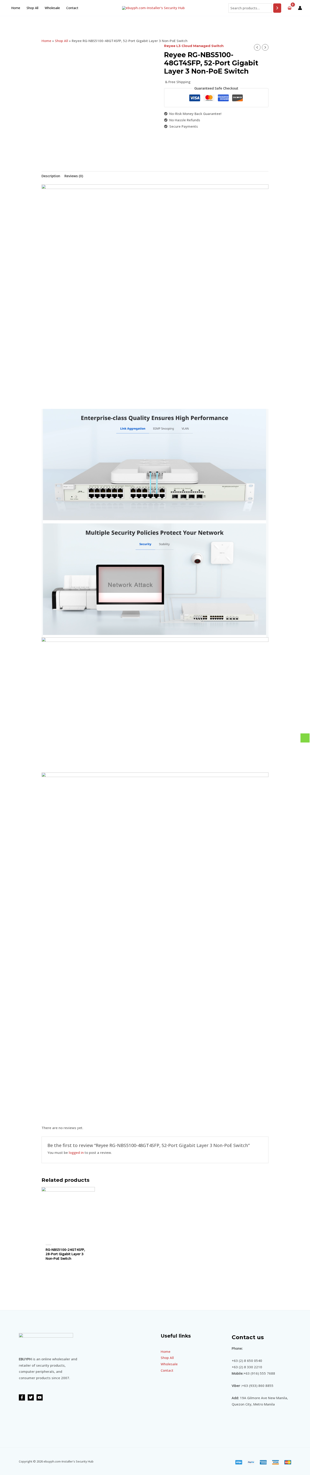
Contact (72, 8)
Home (15, 8)
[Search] (277, 8)
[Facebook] (22, 1397)
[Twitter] (31, 1397)
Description (51, 176)
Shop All (32, 8)
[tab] (51, 176)
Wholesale (52, 8)
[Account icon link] (300, 8)
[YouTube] (40, 1397)
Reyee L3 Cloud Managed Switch (194, 46)
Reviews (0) (73, 176)
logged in (76, 1152)
